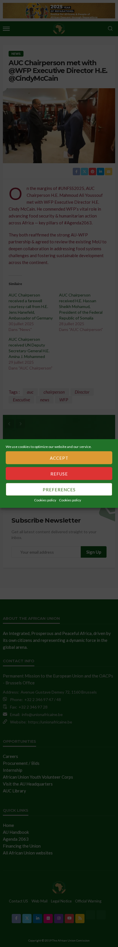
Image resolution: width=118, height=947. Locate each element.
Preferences (59, 489)
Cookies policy (45, 500)
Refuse (59, 473)
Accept (59, 457)
